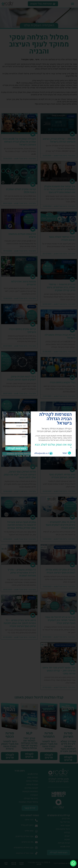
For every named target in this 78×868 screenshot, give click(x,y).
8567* (64, 453)
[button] (5, 414)
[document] (39, 434)
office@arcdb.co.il (41, 453)
